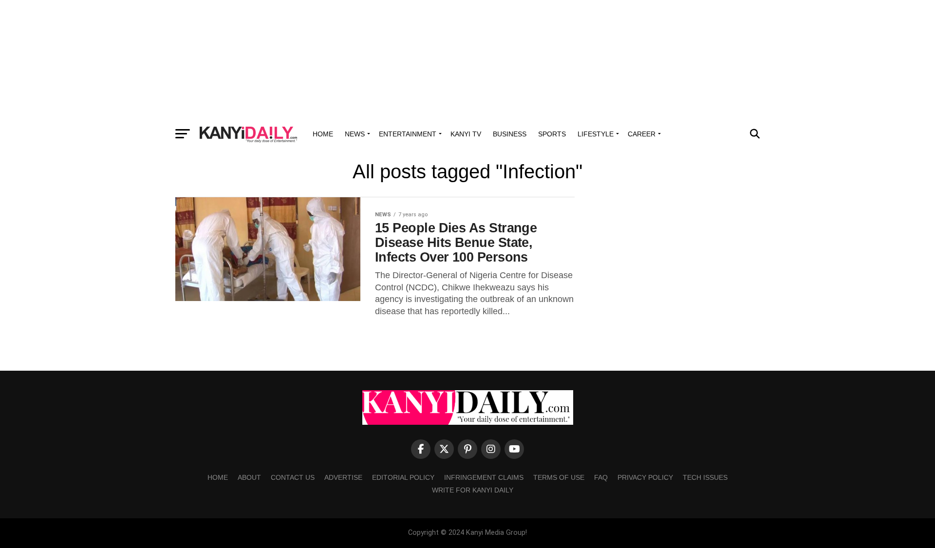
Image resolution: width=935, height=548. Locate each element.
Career (641, 134)
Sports (552, 134)
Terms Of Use (558, 477)
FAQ (601, 477)
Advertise (343, 477)
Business (509, 134)
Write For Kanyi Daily (472, 490)
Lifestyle (596, 134)
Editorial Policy (403, 477)
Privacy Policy (645, 477)
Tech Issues (705, 477)
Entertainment (407, 134)
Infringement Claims (484, 477)
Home (323, 134)
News (355, 134)
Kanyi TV (465, 134)
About (249, 477)
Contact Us (293, 477)
